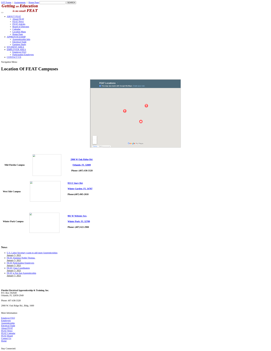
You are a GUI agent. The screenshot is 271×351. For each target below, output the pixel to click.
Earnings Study (19, 44)
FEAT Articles (18, 24)
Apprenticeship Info (21, 39)
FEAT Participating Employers (20, 263)
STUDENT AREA (15, 47)
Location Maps (19, 32)
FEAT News (18, 21)
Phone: (82, 170)
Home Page (34, 2)
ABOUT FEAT (14, 16)
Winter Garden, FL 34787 (80, 188)
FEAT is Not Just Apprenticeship (21, 273)
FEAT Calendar (8, 333)
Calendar (16, 29)
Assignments (20, 2)
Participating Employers (23, 54)
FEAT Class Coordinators (18, 268)
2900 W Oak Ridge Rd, (82, 159)
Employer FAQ (19, 52)
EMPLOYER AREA (16, 49)
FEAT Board (7, 336)
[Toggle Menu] (2, 12)
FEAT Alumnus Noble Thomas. (21, 258)
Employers (6, 320)
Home (4, 341)
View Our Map (8, 308)
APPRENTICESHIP (16, 37)
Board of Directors (20, 26)
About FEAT (18, 19)
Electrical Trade (19, 42)
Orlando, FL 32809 (82, 165)
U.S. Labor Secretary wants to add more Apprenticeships (32, 253)
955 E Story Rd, (75, 183)
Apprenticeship (8, 323)
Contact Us (6, 338)
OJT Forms (6, 2)
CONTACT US (14, 57)
